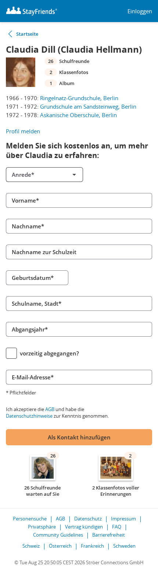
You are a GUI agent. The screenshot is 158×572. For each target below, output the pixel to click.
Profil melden (23, 131)
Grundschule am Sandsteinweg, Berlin (88, 106)
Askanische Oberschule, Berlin (78, 115)
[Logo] (31, 11)
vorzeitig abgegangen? (49, 353)
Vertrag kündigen (84, 526)
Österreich (60, 546)
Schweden (124, 546)
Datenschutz (88, 518)
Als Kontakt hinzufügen (79, 437)
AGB (49, 409)
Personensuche (30, 518)
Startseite (27, 34)
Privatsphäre (42, 526)
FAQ (116, 526)
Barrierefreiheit (108, 534)
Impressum (123, 518)
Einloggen (140, 11)
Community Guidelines (58, 534)
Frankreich (92, 546)
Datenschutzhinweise (29, 416)
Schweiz (31, 546)
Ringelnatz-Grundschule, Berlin (79, 98)
